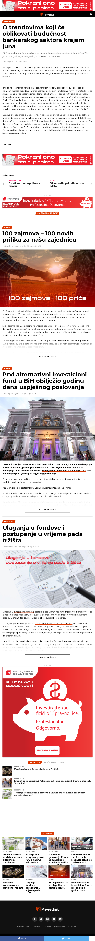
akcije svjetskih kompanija (52, 618)
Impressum (59, 926)
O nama (36, 926)
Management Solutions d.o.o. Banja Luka (64, 470)
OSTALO (47, 926)
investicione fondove (24, 612)
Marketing (23, 926)
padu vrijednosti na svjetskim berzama (53, 623)
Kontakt (73, 926)
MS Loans (29, 311)
